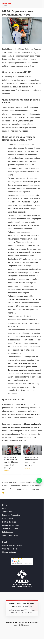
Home (4, 505)
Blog (4, 508)
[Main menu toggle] (40, 4)
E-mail (4, 542)
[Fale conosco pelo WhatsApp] (39, 481)
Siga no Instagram (9, 552)
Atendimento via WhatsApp (13, 545)
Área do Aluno (7, 512)
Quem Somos (7, 518)
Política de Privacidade (11, 522)
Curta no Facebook (9, 549)
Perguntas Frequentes (11, 515)
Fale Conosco (7, 532)
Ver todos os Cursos (10, 535)
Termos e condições (10, 529)
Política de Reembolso (11, 525)
